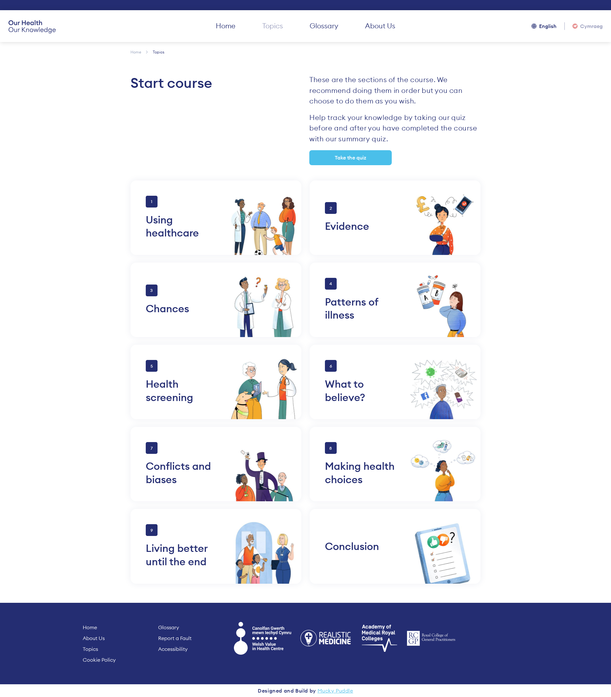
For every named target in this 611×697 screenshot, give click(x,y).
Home (225, 25)
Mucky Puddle (335, 690)
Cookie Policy (99, 660)
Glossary (324, 25)
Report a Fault (175, 638)
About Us (380, 25)
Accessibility (173, 649)
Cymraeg (591, 26)
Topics (272, 25)
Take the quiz (350, 157)
